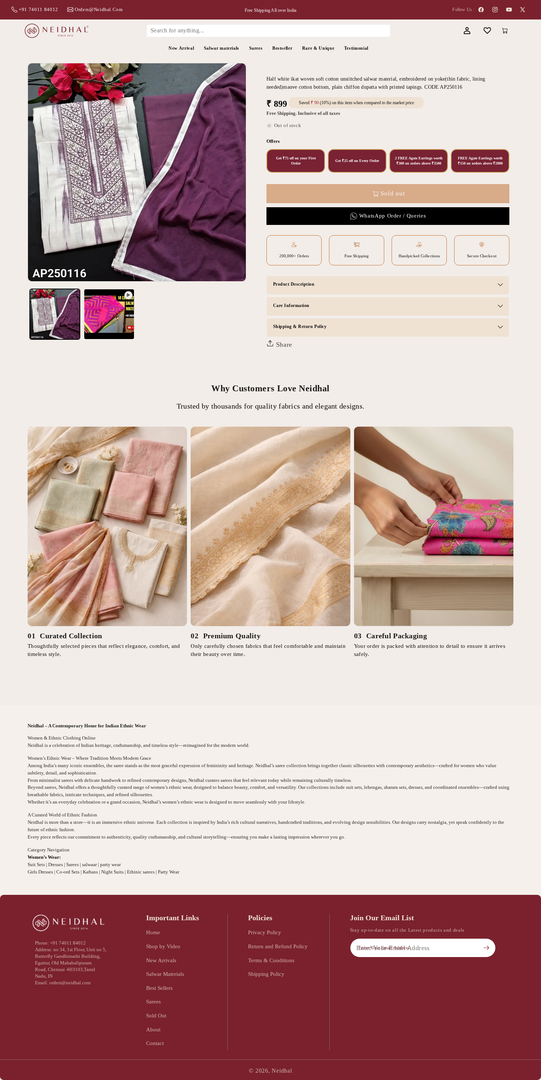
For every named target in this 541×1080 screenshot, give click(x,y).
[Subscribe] (486, 947)
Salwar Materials (165, 974)
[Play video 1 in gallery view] (109, 314)
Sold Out (156, 1015)
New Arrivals (161, 960)
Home (153, 932)
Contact (155, 1043)
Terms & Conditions (271, 960)
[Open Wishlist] (487, 31)
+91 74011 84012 (38, 9)
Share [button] (283, 344)
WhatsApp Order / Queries (392, 216)
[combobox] (268, 30)
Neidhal (282, 1070)
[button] (446, 31)
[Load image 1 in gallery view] (55, 314)
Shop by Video (163, 946)
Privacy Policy (264, 932)
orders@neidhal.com (99, 9)
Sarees (153, 1001)
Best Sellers (159, 988)
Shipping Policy (266, 974)
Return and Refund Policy (278, 946)
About (153, 1029)
